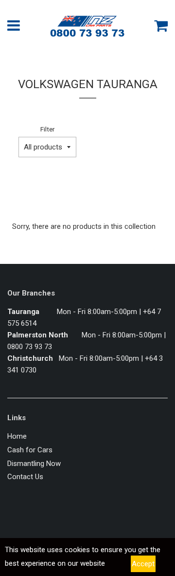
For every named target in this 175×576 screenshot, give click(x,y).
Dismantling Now (34, 463)
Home (17, 436)
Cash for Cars (29, 450)
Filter (47, 129)
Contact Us (25, 476)
